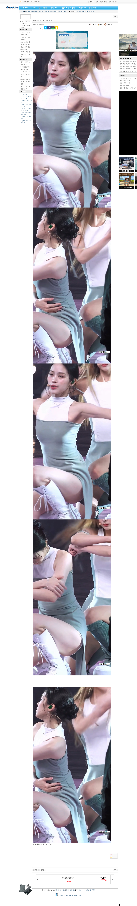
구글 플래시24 (62, 11)
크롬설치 (88, 890)
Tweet (41, 29)
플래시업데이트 (60, 890)
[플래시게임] (92, 7)
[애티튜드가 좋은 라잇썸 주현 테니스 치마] (42, 870)
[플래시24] (12, 9)
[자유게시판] (63, 7)
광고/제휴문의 (113, 2)
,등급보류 (81, 11)
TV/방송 (50, 11)
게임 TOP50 (69, 896)
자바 (83, 890)
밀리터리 (41, 11)
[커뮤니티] (35, 7)
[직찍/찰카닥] (53, 7)
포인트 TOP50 (78, 896)
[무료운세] (44, 7)
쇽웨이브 (78, 890)
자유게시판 (34, 11)
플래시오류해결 (70, 890)
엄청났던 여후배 (124, 85)
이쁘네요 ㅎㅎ (26, 94)
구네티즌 (27, 11)
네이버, (56, 11)
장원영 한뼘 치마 (126, 50)
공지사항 (98, 2)
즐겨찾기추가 (36, 2)
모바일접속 (61, 896)
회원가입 (104, 2)
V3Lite (93, 890)
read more (121, 52)
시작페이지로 (25, 2)
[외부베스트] (72, 7)
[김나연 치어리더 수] (126, 186)
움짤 (46, 11)
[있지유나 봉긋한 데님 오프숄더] (35, 870)
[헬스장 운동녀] (126, 169)
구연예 (22, 11)
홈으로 (92, 2)
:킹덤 (76, 11)
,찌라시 (86, 11)
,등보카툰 (91, 11)
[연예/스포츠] (82, 7)
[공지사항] (24, 7)
